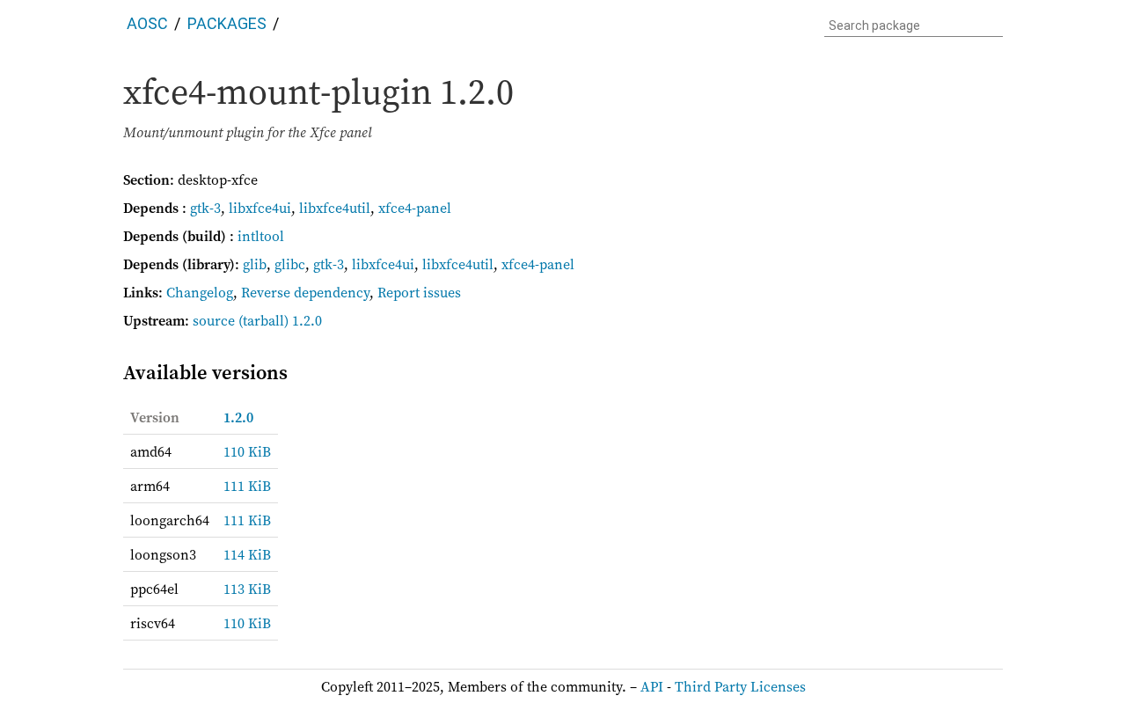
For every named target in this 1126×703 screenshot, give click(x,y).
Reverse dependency (305, 292)
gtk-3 (205, 207)
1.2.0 (238, 417)
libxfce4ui (260, 207)
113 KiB (247, 588)
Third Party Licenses (740, 686)
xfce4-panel (414, 207)
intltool (261, 235)
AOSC (147, 23)
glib (255, 264)
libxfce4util (334, 207)
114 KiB (247, 554)
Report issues (419, 292)
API (651, 686)
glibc (289, 264)
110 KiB (247, 451)
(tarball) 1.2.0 (280, 320)
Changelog (199, 292)
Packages (227, 23)
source (214, 320)
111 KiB (247, 485)
